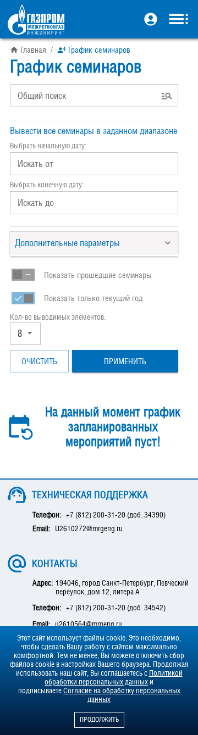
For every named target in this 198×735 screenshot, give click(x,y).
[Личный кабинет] (150, 20)
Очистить (39, 361)
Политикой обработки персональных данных (114, 677)
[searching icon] (167, 96)
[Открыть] (30, 334)
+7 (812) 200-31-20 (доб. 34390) (116, 514)
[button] (94, 243)
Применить (125, 361)
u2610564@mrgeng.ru (88, 624)
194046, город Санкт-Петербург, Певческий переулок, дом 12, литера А (122, 587)
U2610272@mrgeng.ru (89, 528)
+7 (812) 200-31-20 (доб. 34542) (116, 607)
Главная (33, 49)
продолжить (99, 719)
